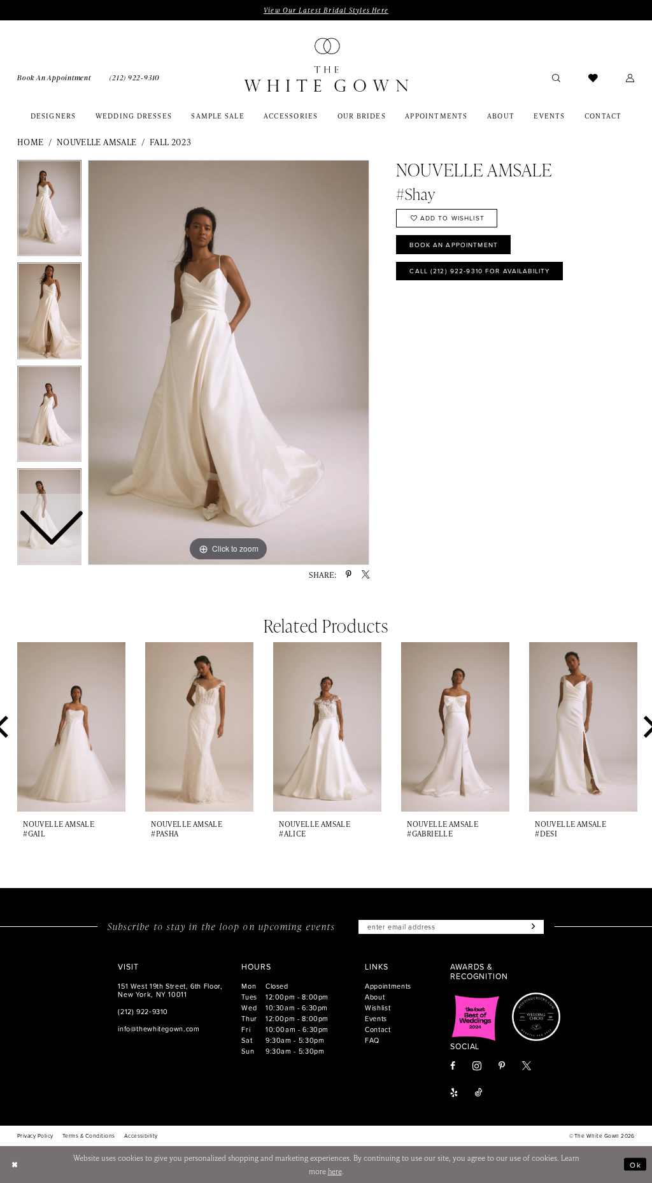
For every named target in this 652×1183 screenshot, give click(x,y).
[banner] (326, 65)
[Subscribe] (531, 927)
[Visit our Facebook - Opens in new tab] (452, 1066)
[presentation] (71, 727)
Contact (377, 1029)
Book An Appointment (453, 244)
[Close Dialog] (15, 1164)
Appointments (388, 986)
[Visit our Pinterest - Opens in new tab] (502, 1066)
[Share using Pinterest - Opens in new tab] (348, 574)
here (335, 1171)
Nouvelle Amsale (97, 142)
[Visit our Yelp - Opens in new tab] (454, 1093)
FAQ (372, 1040)
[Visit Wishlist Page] (593, 77)
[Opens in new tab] (475, 1016)
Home (30, 142)
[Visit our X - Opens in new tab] (526, 1066)
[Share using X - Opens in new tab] (365, 574)
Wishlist (377, 1007)
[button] (631, 77)
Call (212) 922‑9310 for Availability (479, 270)
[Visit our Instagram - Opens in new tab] (476, 1066)
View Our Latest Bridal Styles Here (326, 10)
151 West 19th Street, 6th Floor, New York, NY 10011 (170, 990)
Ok (635, 1164)
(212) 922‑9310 (143, 1011)
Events (376, 1018)
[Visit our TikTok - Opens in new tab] (479, 1093)
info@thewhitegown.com (158, 1028)
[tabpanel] (229, 362)
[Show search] (556, 77)
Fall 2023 (171, 142)
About (375, 996)
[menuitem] (54, 77)
